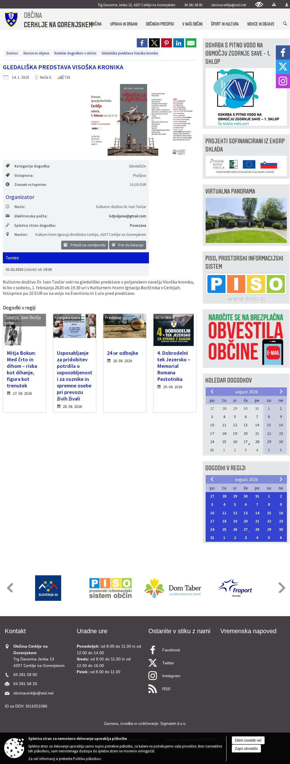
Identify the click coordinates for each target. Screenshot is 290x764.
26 (235, 529)
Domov (12, 53)
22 (269, 521)
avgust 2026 (246, 391)
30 (246, 496)
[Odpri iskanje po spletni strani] (285, 24)
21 (257, 521)
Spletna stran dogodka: (35, 225)
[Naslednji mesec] (281, 391)
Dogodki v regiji (225, 468)
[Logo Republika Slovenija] (48, 588)
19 (235, 521)
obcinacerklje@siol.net (228, 5)
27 (212, 496)
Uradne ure (92, 631)
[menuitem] (96, 19)
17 (212, 521)
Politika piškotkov (87, 758)
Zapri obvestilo (246, 748)
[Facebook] (283, 52)
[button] (9, 587)
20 (246, 521)
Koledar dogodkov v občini (75, 53)
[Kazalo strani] (274, 4)
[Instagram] (283, 81)
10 (212, 512)
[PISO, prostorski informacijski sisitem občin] (110, 588)
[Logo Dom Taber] (173, 588)
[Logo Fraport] (235, 588)
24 (212, 529)
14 (257, 512)
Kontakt (15, 631)
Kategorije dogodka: (32, 166)
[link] (142, 42)
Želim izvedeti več (248, 740)
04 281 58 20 (25, 684)
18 (224, 521)
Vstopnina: (23, 175)
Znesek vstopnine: (30, 184)
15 (269, 512)
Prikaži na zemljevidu (88, 244)
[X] (283, 67)
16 (281, 512)
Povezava (138, 225)
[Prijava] (287, 5)
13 (246, 512)
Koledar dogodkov (228, 380)
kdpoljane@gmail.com (127, 216)
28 (224, 496)
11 (224, 512)
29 (235, 496)
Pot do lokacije (131, 244)
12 (235, 512)
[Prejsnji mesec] (212, 391)
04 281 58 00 (193, 5)
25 (224, 529)
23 (281, 521)
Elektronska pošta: (30, 216)
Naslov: (20, 234)
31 (257, 496)
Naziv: (19, 206)
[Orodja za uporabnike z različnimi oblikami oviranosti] (259, 4)
